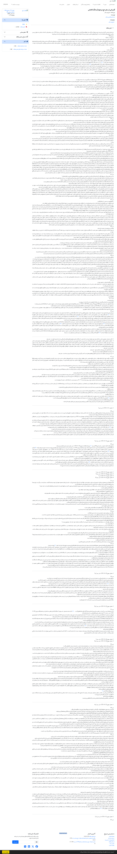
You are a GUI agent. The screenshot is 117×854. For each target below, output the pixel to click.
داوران (68, 4)
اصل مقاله (109, 28)
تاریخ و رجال (111, 22)
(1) (102, 62)
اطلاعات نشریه (97, 4)
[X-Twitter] (33, 847)
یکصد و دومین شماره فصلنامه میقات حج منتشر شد (83, 838)
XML (23, 24)
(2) (90, 64)
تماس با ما (62, 4)
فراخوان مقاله (92, 836)
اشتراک (15, 842)
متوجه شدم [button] (5, 852)
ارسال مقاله (75, 4)
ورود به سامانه (15, 4)
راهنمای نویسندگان (85, 4)
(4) (60, 323)
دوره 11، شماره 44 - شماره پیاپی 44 (9, 11)
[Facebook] (37, 847)
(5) (99, 332)
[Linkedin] (29, 847)
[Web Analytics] (63, 834)
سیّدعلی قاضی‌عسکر (110, 17)
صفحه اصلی (112, 4)
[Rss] (25, 847)
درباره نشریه (111, 838)
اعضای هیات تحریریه (109, 840)
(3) (103, 323)
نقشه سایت (111, 845)
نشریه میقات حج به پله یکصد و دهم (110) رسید (84, 842)
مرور (105, 4)
